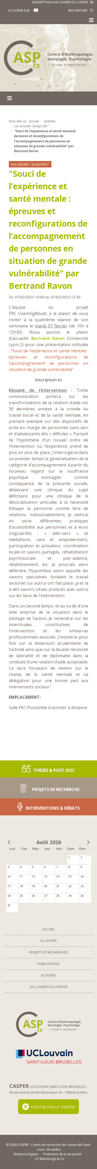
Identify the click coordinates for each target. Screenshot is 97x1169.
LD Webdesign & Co (49, 1159)
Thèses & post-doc (53, 770)
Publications (48, 963)
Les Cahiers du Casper (49, 986)
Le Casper (48, 940)
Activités (50, 121)
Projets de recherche (55, 789)
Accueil (34, 121)
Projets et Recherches (48, 952)
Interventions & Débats (52, 808)
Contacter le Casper (53, 1106)
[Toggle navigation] (91, 20)
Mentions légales (26, 1154)
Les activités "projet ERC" (31, 126)
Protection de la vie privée (62, 1154)
